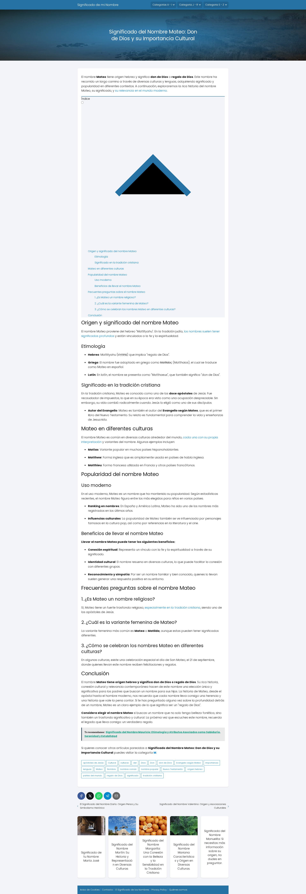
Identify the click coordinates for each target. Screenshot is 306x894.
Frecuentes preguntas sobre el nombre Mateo (116, 292)
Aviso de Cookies (90, 889)
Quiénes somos (178, 889)
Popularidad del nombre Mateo (107, 275)
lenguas (87, 769)
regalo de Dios (115, 775)
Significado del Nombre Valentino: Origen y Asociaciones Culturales (193, 805)
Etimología (101, 256)
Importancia (211, 762)
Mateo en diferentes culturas (106, 268)
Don (152, 762)
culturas (124, 762)
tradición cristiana (152, 775)
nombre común (128, 769)
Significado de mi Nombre (97, 5)
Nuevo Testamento (173, 769)
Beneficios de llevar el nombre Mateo (118, 286)
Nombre (111, 769)
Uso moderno (103, 280)
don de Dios (165, 762)
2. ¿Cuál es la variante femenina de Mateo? (121, 303)
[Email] (116, 796)
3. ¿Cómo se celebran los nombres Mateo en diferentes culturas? (135, 309)
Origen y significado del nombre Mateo (112, 251)
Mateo (99, 769)
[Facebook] (81, 796)
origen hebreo (195, 769)
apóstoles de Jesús (93, 762)
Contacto (107, 889)
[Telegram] (107, 796)
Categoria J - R (188, 5)
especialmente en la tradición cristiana (172, 608)
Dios (143, 762)
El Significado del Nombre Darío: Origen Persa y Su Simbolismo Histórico (109, 805)
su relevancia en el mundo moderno (141, 91)
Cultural (112, 762)
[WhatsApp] (99, 796)
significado (132, 775)
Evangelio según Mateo (188, 762)
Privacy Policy (159, 889)
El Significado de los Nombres (132, 889)
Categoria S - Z (214, 5)
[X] (90, 796)
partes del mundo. (92, 775)
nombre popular (149, 769)
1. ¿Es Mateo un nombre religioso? (115, 297)
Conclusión (95, 315)
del (135, 762)
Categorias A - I (162, 5)
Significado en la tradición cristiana (116, 262)
